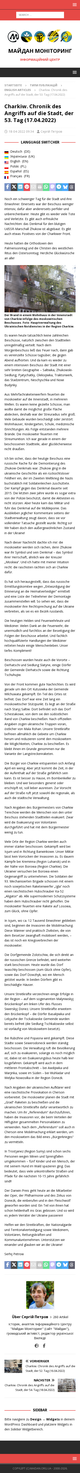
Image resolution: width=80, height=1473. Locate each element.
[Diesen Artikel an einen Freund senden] (33, 187)
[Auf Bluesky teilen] (65, 187)
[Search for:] (40, 14)
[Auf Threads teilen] (71, 187)
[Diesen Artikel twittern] (14, 187)
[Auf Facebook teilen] (7, 187)
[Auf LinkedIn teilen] (20, 187)
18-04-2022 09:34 (21, 131)
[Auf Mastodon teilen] (52, 187)
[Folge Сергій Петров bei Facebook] (42, 1346)
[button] (74, 4)
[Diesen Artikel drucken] (39, 187)
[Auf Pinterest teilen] (27, 187)
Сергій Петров (51, 131)
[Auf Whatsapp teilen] (46, 187)
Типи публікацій (43, 85)
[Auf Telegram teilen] (59, 187)
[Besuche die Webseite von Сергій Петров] (37, 1346)
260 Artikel (60, 1317)
